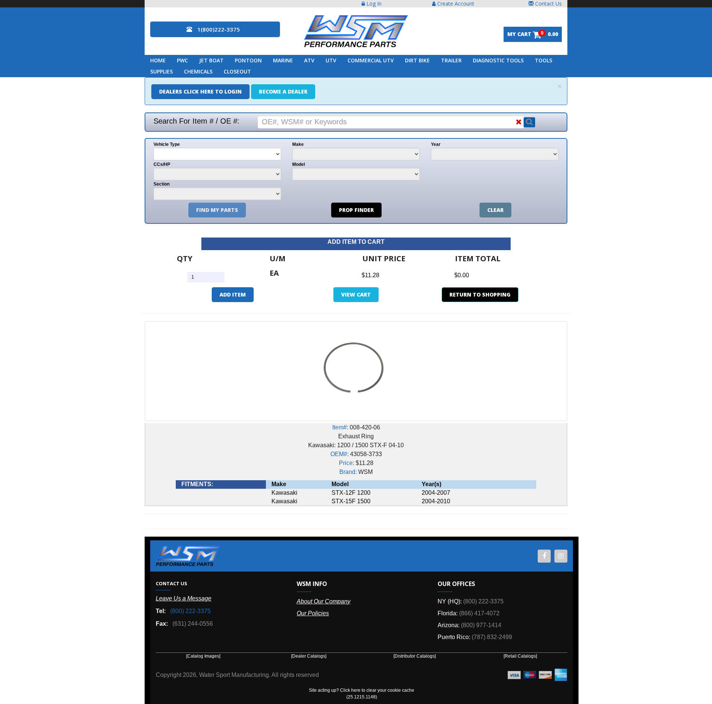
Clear (495, 209)
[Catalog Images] (203, 656)
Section (161, 184)
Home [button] (158, 60)
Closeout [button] (237, 71)
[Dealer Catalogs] (308, 656)
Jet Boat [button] (211, 60)
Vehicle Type (167, 144)
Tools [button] (543, 60)
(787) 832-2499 (492, 637)
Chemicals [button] (198, 71)
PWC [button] (182, 60)
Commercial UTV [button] (370, 60)
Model (298, 164)
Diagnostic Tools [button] (498, 60)
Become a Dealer (283, 91)
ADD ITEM (233, 294)
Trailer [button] (451, 60)
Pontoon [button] (248, 60)
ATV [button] (309, 60)
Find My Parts (217, 209)
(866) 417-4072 (479, 613)
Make (298, 144)
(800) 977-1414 (481, 625)
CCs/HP (162, 164)
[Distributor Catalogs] (414, 656)
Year (436, 144)
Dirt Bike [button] (417, 60)
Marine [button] (283, 60)
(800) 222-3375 (190, 611)
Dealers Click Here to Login (200, 91)
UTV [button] (331, 60)
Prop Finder (356, 209)
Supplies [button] (161, 71)
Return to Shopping (480, 294)
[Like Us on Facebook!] (544, 556)
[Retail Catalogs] (520, 656)
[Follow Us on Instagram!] (560, 556)
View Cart (356, 294)
